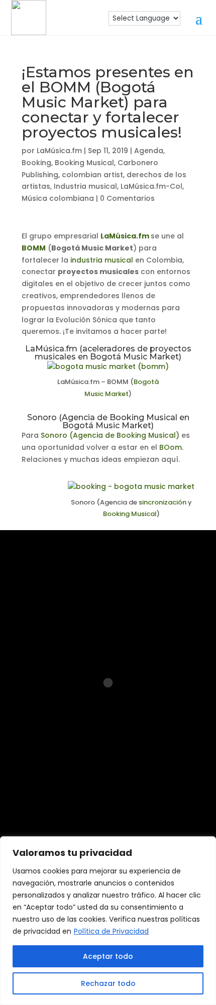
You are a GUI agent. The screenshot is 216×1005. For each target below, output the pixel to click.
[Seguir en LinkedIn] (106, 761)
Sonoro (54, 435)
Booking (36, 163)
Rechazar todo (108, 983)
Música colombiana (58, 198)
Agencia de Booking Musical (119, 417)
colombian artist (92, 175)
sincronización (162, 502)
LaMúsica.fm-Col (151, 186)
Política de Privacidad (111, 931)
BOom (170, 447)
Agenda (148, 151)
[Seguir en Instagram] (42, 761)
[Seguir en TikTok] (170, 761)
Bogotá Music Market (134, 356)
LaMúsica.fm (59, 151)
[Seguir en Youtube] (138, 761)
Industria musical (85, 186)
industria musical (101, 260)
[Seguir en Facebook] (74, 761)
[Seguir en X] (108, 794)
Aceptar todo (108, 956)
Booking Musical (84, 163)
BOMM (34, 248)
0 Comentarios (127, 198)
